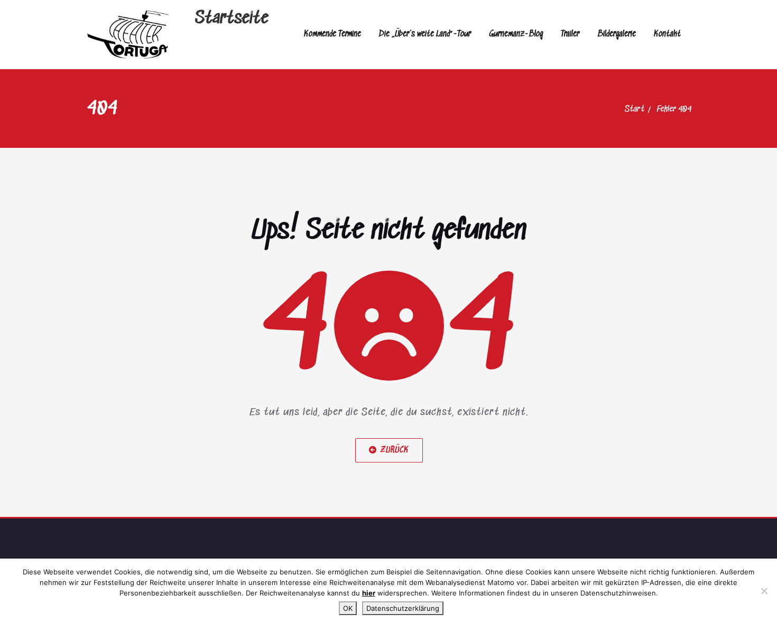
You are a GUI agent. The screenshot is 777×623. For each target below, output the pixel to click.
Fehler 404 (673, 110)
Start (634, 110)
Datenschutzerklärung (402, 608)
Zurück (394, 450)
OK (348, 608)
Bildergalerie (616, 34)
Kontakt (667, 34)
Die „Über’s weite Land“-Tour (425, 34)
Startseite (232, 19)
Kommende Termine (332, 34)
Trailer (570, 34)
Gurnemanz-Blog (516, 34)
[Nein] (763, 591)
